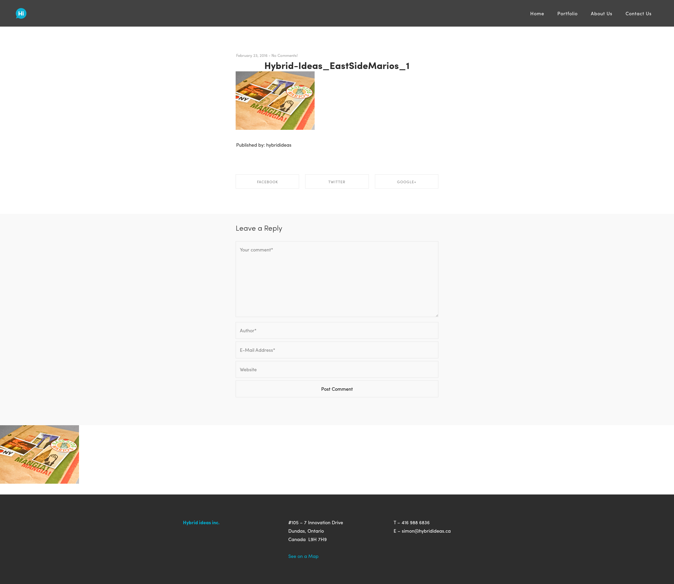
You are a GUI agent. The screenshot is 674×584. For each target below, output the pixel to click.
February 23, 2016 (251, 55)
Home (537, 13)
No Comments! (284, 55)
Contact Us (639, 13)
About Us (601, 13)
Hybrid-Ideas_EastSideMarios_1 (337, 65)
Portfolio (567, 13)
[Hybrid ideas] (21, 11)
